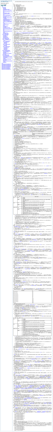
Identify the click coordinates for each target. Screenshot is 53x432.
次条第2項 (22, 157)
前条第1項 (31, 108)
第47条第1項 (30, 398)
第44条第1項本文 (23, 388)
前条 (15, 405)
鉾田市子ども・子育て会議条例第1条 (24, 32)
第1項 (14, 135)
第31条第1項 (25, 398)
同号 (39, 311)
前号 (15, 159)
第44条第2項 (29, 405)
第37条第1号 (24, 281)
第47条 (19, 397)
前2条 (16, 411)
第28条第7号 (26, 260)
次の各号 (46, 52)
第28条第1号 (43, 385)
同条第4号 (33, 251)
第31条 (16, 397)
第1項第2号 (45, 55)
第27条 (23, 57)
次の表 (28, 128)
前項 (14, 55)
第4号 (31, 386)
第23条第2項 (28, 397)
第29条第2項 (25, 405)
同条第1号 (49, 377)
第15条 (16, 385)
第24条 (16, 267)
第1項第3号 (23, 62)
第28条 (51, 250)
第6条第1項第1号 (38, 356)
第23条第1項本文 (32, 385)
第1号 (23, 308)
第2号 (42, 356)
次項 (15, 54)
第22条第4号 (19, 385)
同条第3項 (39, 397)
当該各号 (39, 55)
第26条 (29, 235)
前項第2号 (22, 53)
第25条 (26, 235)
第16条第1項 (16, 226)
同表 (16, 129)
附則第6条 (16, 407)
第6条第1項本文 (42, 395)
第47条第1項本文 (36, 388)
